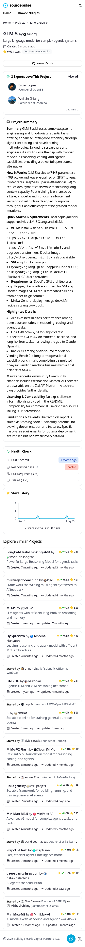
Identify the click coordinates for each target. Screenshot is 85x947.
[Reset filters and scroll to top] (17, 5)
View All (73, 76)
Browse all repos (29, 13)
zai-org (32, 34)
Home (7, 13)
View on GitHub (45, 63)
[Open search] (80, 5)
